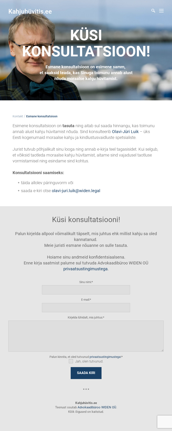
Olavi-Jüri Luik (125, 131)
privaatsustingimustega (85, 268)
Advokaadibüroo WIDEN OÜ (96, 407)
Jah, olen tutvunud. (89, 361)
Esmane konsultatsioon (41, 116)
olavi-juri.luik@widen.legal (76, 190)
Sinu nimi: (85, 282)
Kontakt (18, 116)
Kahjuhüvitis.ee (30, 11)
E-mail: (85, 299)
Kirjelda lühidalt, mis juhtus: (85, 317)
